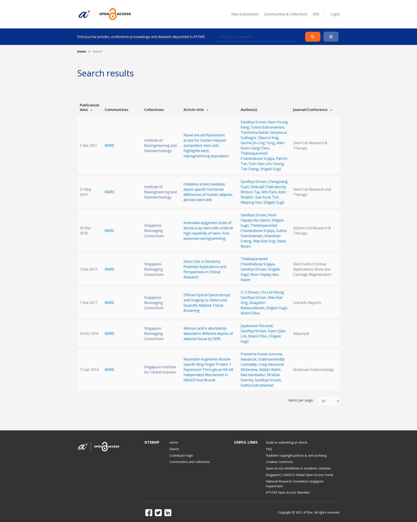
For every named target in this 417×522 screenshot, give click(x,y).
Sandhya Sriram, (254, 122)
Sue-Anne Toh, (267, 197)
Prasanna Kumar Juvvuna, (262, 354)
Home (81, 51)
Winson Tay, (251, 192)
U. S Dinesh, (251, 292)
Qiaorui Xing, (268, 137)
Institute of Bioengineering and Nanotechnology (160, 145)
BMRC (110, 145)
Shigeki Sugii (270, 169)
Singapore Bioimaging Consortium (154, 230)
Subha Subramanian (257, 385)
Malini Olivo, (258, 336)
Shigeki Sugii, (277, 308)
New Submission (244, 14)
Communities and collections (189, 462)
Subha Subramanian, (268, 127)
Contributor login (181, 455)
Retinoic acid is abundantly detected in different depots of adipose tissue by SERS (208, 333)
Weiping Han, (252, 202)
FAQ (316, 14)
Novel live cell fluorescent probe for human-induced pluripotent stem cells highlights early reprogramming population (206, 145)
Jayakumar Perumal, (257, 325)
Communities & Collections (285, 14)
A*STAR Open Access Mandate (288, 492)
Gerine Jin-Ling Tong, (258, 142)
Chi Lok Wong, (273, 292)
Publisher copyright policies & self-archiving (296, 455)
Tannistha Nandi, (255, 132)
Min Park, (270, 192)
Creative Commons (279, 462)
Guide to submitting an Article (286, 442)
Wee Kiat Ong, (265, 241)
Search (174, 449)
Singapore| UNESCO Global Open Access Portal (299, 475)
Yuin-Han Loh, (261, 163)
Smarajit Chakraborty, (268, 186)
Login (335, 14)
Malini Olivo (250, 313)
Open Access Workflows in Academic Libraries (298, 468)
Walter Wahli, (270, 369)
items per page (300, 400)
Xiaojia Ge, (249, 359)
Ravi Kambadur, (254, 374)
